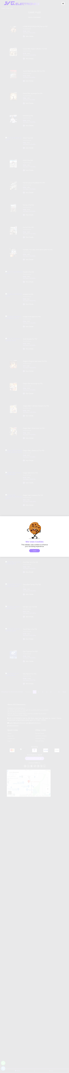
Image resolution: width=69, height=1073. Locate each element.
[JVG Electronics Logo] (28, 6)
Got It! (34, 550)
